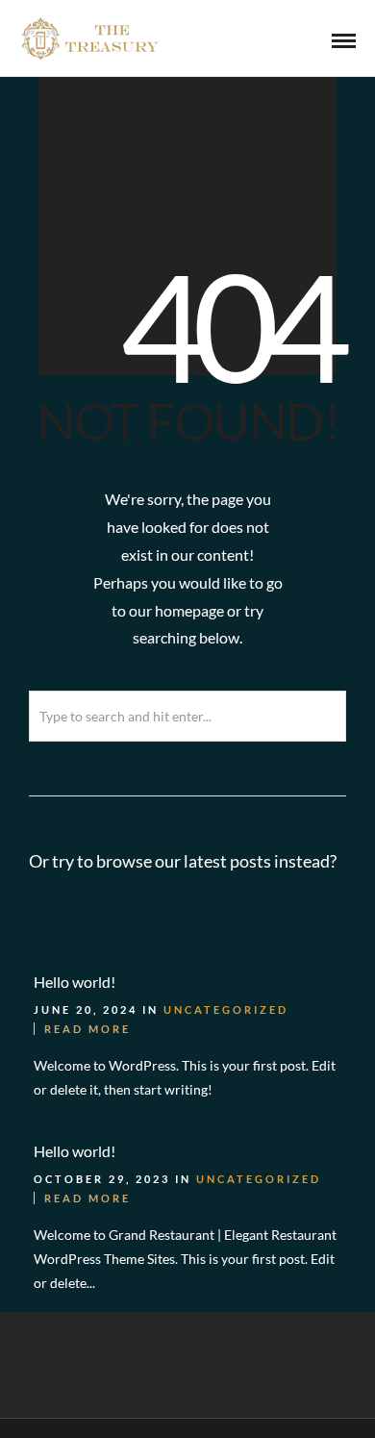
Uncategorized (225, 1009)
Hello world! (74, 981)
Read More (87, 1028)
